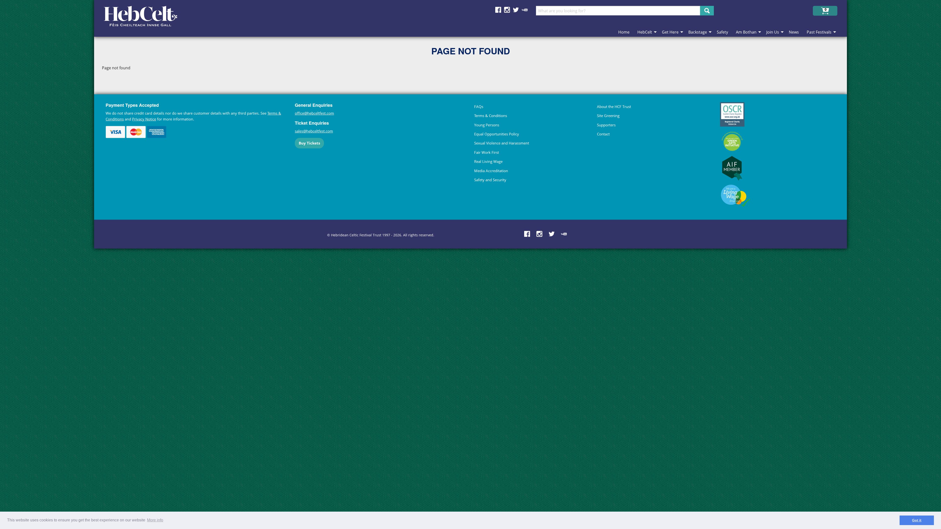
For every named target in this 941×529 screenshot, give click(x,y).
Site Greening (608, 115)
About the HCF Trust (614, 106)
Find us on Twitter (516, 10)
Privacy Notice (144, 119)
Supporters (606, 124)
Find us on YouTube (525, 10)
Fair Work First (486, 152)
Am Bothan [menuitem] (746, 32)
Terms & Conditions (490, 115)
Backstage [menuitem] (697, 32)
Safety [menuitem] (722, 32)
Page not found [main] (116, 68)
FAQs (478, 106)
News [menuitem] (794, 32)
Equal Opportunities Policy (496, 134)
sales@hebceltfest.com (314, 131)
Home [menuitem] (624, 32)
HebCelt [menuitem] (644, 32)
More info (155, 520)
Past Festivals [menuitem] (819, 32)
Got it (916, 520)
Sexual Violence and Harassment (501, 143)
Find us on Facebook (498, 10)
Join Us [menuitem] (772, 32)
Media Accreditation (491, 170)
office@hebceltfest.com (314, 113)
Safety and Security (490, 179)
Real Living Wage (488, 161)
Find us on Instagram (507, 10)
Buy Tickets (309, 143)
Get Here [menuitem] (670, 32)
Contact (603, 134)
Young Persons (486, 124)
